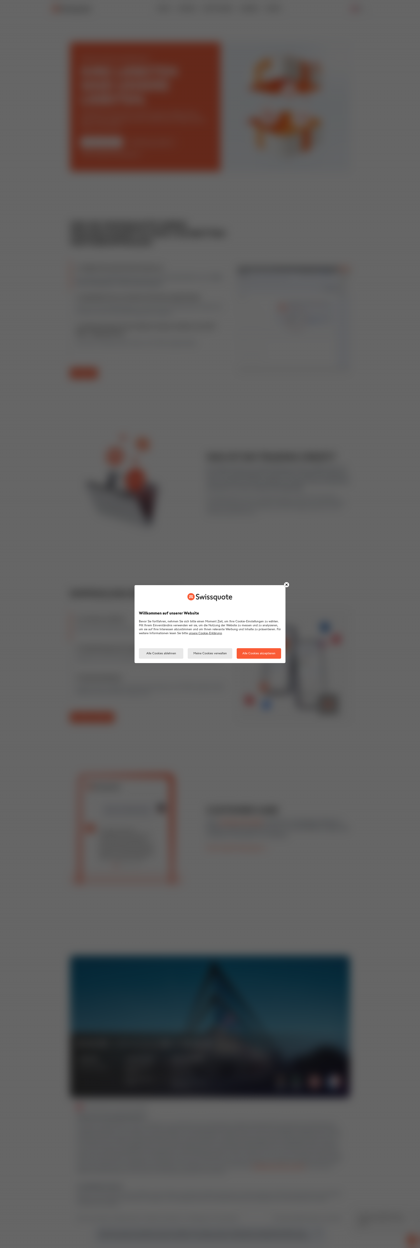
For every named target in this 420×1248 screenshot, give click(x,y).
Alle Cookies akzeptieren (258, 653)
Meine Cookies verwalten (210, 653)
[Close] (286, 584)
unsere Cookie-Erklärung (205, 633)
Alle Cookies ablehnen (161, 653)
